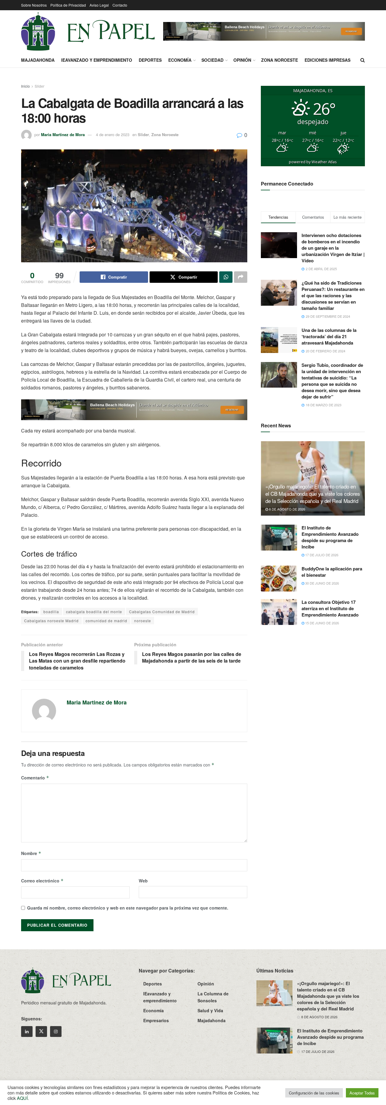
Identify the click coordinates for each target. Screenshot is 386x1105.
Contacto (119, 5)
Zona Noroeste (279, 60)
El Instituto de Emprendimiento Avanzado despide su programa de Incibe (330, 537)
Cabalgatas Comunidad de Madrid (162, 611)
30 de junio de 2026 (321, 583)
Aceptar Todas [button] (362, 1093)
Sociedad (212, 60)
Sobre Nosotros (34, 5)
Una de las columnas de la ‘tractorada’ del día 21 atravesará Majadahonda (329, 336)
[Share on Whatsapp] (226, 277)
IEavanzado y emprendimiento (96, 60)
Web (143, 881)
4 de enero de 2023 (112, 134)
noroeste (142, 620)
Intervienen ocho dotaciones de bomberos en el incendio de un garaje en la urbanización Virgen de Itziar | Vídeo (333, 248)
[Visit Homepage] (88, 31)
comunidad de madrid (106, 620)
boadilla (51, 611)
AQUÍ (22, 1098)
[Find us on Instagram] (56, 1031)
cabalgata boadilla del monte (94, 611)
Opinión (242, 60)
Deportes (150, 60)
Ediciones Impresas (327, 60)
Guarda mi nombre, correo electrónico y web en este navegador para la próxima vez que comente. (127, 908)
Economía (179, 60)
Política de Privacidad (68, 5)
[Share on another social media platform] (240, 277)
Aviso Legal (99, 5)
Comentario (35, 778)
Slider (39, 86)
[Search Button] (362, 59)
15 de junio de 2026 (321, 622)
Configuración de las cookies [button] (314, 1093)
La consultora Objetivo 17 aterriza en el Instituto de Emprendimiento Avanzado (330, 608)
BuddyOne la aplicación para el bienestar (332, 571)
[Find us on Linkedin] (27, 1031)
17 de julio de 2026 (321, 554)
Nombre (31, 853)
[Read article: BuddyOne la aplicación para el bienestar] (279, 579)
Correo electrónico (42, 881)
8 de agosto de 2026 (286, 509)
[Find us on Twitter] (41, 1031)
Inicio (25, 86)
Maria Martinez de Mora (63, 134)
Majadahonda (38, 60)
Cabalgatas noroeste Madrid (51, 620)
